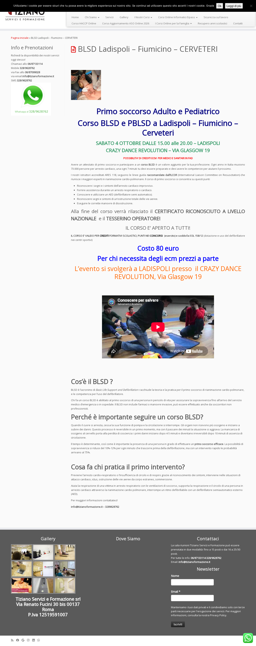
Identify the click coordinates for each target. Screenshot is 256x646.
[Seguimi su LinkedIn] (34, 640)
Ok (219, 6)
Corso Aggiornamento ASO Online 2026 (125, 23)
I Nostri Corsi (142, 17)
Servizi (109, 17)
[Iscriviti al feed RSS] (13, 640)
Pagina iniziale (20, 38)
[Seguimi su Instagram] (29, 640)
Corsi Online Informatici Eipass (177, 17)
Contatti (238, 23)
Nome (175, 576)
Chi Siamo (91, 17)
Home (75, 17)
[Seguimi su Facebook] (19, 640)
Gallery (124, 17)
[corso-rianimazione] (158, 85)
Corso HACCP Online (84, 23)
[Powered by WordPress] (128, 639)
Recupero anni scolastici (212, 23)
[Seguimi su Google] (24, 640)
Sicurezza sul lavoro (216, 17)
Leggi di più (234, 6)
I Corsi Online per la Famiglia (172, 23)
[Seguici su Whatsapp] (40, 640)
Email (175, 591)
